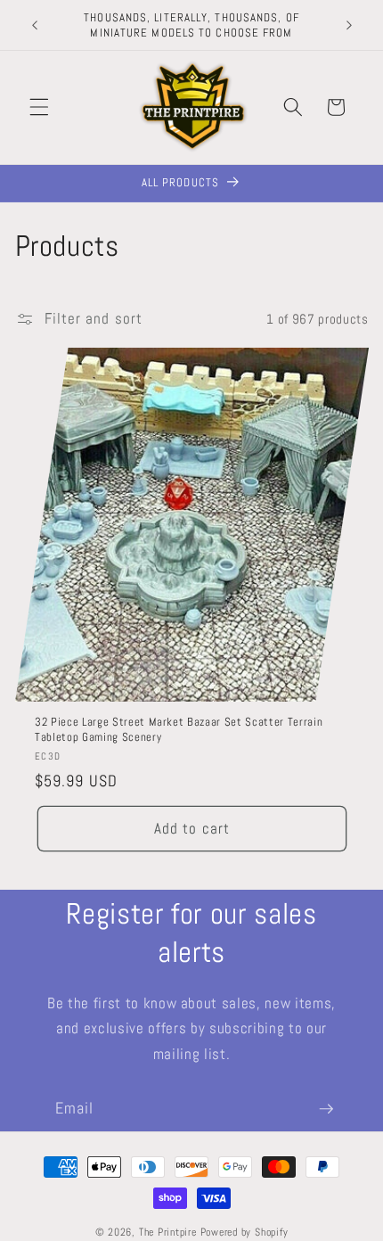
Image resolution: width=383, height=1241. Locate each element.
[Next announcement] (349, 25)
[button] (39, 107)
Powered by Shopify (244, 1232)
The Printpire (168, 1232)
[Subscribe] (326, 1109)
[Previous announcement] (34, 25)
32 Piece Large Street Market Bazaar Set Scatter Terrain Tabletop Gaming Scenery (178, 729)
